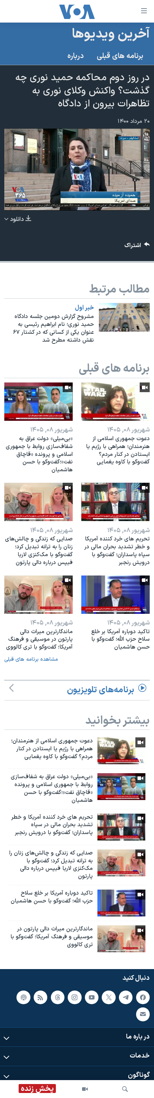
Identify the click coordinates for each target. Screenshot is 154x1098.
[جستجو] (125, 1089)
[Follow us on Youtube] (91, 997)
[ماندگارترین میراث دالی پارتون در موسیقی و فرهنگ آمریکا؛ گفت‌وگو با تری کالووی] (38, 595)
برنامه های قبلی (120, 56)
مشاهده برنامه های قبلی (31, 659)
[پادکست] (23, 997)
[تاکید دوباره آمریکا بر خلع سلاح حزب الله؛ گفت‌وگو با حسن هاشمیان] (115, 595)
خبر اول (84, 308)
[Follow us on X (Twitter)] (108, 997)
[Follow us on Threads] (57, 997)
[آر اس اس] (40, 997)
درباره (75, 56)
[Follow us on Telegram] (126, 997)
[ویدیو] (85, 1089)
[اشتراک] (143, 1014)
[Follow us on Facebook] (143, 997)
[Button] (137, 247)
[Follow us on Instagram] (74, 997)
